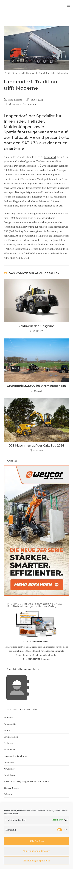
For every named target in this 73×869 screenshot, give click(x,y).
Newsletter (9, 762)
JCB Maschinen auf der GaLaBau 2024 (36, 445)
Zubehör (8, 794)
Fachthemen (9, 749)
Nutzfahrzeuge (11, 775)
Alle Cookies (36, 841)
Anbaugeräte (10, 724)
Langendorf (50, 157)
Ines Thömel (15, 99)
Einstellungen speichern (36, 860)
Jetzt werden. (36, 659)
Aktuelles (13, 104)
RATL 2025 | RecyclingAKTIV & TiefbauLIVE (26, 781)
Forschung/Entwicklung (15, 756)
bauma (7, 730)
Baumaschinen (11, 736)
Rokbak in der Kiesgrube (36, 326)
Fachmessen (29, 104)
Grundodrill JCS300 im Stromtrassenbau (36, 385)
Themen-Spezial (11, 788)
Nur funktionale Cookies (36, 850)
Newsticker (9, 768)
